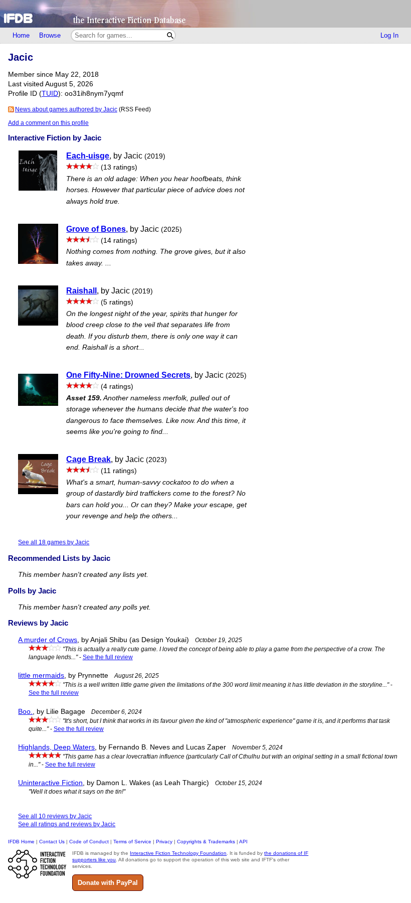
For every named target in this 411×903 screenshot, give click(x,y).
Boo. (25, 711)
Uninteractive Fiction (50, 783)
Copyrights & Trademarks (206, 841)
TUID (50, 93)
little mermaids (41, 675)
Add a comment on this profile (48, 123)
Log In (389, 35)
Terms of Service (132, 841)
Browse (50, 35)
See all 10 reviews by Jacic (55, 816)
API (243, 841)
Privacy (164, 841)
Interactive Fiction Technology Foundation (178, 853)
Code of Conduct (89, 841)
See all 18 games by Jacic (53, 542)
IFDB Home (21, 841)
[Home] (205, 14)
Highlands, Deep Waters (56, 747)
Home (21, 35)
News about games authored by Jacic (66, 109)
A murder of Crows (47, 640)
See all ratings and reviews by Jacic (66, 824)
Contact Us (52, 841)
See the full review (108, 657)
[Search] (170, 35)
